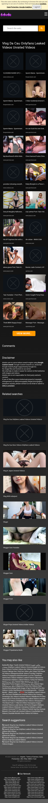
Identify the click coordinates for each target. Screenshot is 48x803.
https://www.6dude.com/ (12, 782)
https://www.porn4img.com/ (36, 795)
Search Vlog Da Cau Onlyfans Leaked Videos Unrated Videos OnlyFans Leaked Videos (22, 739)
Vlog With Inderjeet (10, 496)
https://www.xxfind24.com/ (12, 795)
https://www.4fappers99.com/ (12, 779)
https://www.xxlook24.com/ (12, 797)
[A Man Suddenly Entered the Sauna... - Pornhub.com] (36, 97)
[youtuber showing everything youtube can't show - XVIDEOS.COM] (13, 180)
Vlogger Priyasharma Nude (13, 650)
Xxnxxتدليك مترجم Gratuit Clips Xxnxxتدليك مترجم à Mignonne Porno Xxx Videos (22, 685)
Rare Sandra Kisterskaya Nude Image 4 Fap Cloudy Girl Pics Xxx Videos (23, 688)
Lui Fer (31, 675)
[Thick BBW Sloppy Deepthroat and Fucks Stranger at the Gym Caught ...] (13, 319)
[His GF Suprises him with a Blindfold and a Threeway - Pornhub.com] (13, 236)
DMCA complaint (8, 386)
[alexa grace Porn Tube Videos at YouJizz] (13, 263)
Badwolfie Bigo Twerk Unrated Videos (16, 665)
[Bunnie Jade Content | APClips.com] (36, 263)
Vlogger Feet (8, 599)
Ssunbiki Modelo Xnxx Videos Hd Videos (23, 713)
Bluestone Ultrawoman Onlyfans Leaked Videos (22, 679)
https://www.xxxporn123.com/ (12, 794)
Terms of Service (32, 757)
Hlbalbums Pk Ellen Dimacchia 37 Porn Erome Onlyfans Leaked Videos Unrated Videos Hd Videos (24, 698)
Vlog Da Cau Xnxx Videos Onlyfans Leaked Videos (21, 445)
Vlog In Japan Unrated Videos (14, 471)
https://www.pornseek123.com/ (36, 782)
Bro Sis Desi (7, 694)
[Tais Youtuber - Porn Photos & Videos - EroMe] (13, 291)
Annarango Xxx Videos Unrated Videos (16, 696)
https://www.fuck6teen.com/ (36, 781)
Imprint (22, 757)
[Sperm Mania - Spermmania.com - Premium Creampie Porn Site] (13, 97)
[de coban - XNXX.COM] (36, 236)
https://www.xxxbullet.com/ (12, 790)
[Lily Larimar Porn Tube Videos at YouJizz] (36, 208)
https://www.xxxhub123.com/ (12, 792)
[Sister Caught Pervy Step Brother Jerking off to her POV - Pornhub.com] (36, 291)
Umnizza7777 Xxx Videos (17, 709)
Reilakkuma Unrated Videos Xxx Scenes (27, 694)
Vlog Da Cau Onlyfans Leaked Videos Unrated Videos (22, 419)
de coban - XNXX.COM (34, 239)
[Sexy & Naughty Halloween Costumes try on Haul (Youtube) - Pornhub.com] (13, 208)
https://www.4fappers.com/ (12, 778)
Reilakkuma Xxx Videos (24, 701)
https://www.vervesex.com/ (12, 789)
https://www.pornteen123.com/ (36, 786)
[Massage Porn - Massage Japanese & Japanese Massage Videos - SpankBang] (36, 319)
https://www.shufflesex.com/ (12, 787)
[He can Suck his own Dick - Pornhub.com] (36, 125)
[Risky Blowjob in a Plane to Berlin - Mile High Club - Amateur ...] (36, 180)
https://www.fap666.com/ (12, 784)
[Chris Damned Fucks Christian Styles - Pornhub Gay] (36, 152)
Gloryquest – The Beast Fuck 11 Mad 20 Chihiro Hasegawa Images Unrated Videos (23, 703)
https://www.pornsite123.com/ (12, 786)
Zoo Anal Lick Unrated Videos (19, 711)
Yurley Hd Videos (36, 680)
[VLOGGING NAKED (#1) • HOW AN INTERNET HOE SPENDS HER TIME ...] (13, 69)
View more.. (24, 333)
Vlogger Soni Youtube (11, 548)
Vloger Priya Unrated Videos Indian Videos (18, 624)
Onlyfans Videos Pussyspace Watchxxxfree (22, 674)
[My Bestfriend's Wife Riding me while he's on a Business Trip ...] (13, 152)
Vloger (5, 522)
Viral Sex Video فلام (25, 671)
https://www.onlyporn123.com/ (36, 789)
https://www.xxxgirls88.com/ (35, 778)
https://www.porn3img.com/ (36, 794)
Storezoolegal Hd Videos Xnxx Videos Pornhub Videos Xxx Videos (23, 668)
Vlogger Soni (8, 573)
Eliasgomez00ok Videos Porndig (23, 673)
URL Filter (23, 759)
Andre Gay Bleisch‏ (15, 690)
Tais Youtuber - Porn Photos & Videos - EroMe (20, 295)
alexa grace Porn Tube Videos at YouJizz (18, 267)
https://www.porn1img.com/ (36, 790)
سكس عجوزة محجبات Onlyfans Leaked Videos (21, 666)
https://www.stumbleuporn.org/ (36, 797)
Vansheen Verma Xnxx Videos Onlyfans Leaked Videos (22, 676)
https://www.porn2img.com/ (36, 792)
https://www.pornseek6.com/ (35, 784)
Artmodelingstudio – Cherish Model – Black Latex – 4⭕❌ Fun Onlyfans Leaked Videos (23, 691)
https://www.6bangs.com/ (12, 781)
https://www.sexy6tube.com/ (35, 779)
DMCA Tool (32, 759)
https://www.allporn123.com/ (35, 787)
